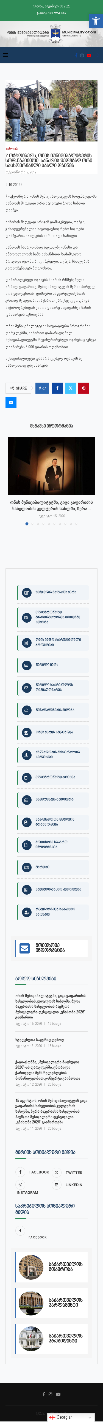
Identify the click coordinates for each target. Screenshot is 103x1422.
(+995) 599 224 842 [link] (51, 13)
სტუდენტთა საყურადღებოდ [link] (39, 1039)
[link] (96, 21)
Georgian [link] (64, 1417)
